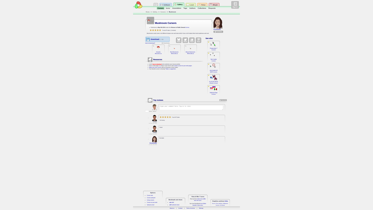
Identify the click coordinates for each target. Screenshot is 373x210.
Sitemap (201, 208)
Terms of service (190, 208)
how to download (157, 64)
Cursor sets (150, 195)
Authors (192, 8)
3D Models (222, 205)
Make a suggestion (171, 69)
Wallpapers (225, 203)
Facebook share (175, 205)
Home (148, 12)
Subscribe (223, 100)
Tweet (185, 41)
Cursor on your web (152, 202)
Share (178, 41)
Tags (185, 8)
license (187, 27)
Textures (217, 205)
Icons (168, 8)
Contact (180, 208)
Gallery (155, 12)
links (226, 201)
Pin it (198, 41)
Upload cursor (150, 205)
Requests (212, 8)
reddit (172, 202)
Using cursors (150, 200)
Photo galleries (219, 203)
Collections (202, 8)
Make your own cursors (155, 67)
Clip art (213, 203)
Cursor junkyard (151, 197)
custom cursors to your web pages (183, 65)
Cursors (161, 8)
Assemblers (176, 8)
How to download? (150, 43)
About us (172, 208)
